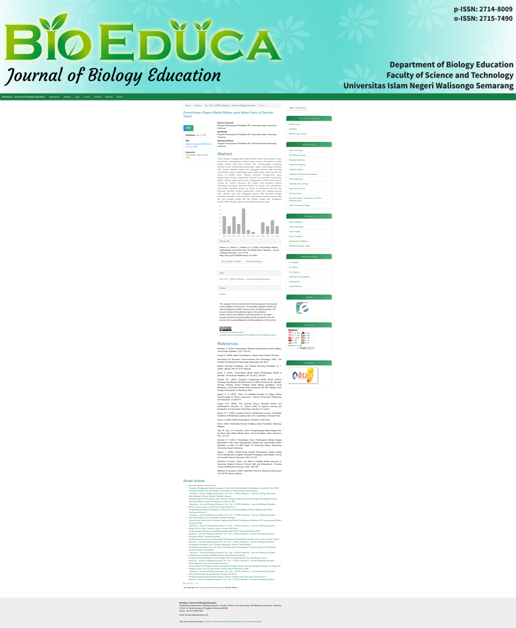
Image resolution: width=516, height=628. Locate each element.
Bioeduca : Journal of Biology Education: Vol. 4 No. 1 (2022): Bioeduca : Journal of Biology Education (232, 493)
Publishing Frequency (297, 164)
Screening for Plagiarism (298, 241)
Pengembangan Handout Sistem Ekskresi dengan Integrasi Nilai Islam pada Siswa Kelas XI (227, 577)
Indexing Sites (294, 281)
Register (67, 97)
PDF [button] (188, 128)
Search (120, 97)
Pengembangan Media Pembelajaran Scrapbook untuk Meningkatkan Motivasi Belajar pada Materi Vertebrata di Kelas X (231, 510)
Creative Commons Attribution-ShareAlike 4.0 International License (248, 335)
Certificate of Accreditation (299, 277)
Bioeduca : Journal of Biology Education (23, 96)
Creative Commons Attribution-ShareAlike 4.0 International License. (233, 621)
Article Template (295, 236)
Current (87, 97)
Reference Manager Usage (299, 246)
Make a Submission (297, 108)
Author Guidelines (296, 222)
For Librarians (294, 272)
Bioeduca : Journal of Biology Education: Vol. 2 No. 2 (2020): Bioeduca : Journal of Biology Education (231, 534)
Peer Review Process (297, 155)
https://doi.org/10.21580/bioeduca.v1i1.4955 (198, 145)
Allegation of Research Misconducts (303, 174)
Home (188, 105)
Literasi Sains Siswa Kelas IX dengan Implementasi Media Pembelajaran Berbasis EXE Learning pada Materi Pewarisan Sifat (235, 521)
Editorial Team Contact (298, 134)
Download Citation (254, 261)
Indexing (109, 97)
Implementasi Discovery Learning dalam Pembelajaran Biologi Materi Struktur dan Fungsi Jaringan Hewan (234, 539)
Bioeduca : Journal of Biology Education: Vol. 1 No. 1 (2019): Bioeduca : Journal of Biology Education (232, 504)
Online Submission (296, 227)
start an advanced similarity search (210, 587)
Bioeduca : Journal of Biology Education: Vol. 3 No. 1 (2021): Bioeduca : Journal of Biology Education (232, 526)
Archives (97, 97)
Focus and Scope (296, 150)
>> (197, 583)
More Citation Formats (231, 261)
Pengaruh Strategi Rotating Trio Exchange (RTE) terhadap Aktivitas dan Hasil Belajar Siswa (227, 558)
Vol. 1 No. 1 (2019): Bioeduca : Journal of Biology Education (230, 105)
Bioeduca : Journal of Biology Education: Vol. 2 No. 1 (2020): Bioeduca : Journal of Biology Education (232, 515)
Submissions (54, 97)
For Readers (294, 262)
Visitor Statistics (295, 286)
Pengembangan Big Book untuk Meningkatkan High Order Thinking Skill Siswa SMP (224, 531)
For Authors (293, 267)
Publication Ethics (296, 169)
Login (77, 97)
